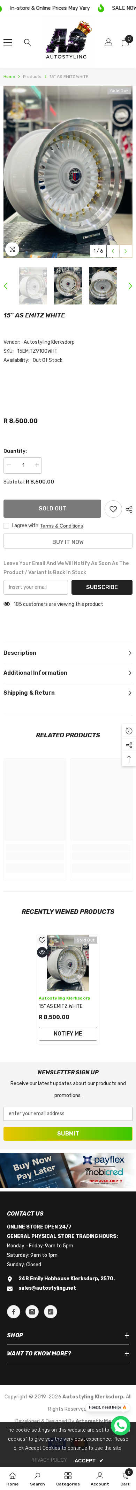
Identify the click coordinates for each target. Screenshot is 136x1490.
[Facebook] (13, 1311)
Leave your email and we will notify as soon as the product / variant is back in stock (66, 567)
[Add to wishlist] (113, 509)
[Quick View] (42, 952)
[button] (113, 251)
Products (32, 76)
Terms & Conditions (61, 526)
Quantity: (15, 451)
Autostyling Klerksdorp (49, 342)
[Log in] (108, 42)
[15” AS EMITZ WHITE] (68, 963)
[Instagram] (32, 1311)
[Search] (27, 42)
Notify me (68, 1033)
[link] (35, 856)
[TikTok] (50, 1311)
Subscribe (102, 587)
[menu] (7, 42)
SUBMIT (68, 1133)
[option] (68, 172)
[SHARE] (127, 509)
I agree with (25, 526)
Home (9, 76)
